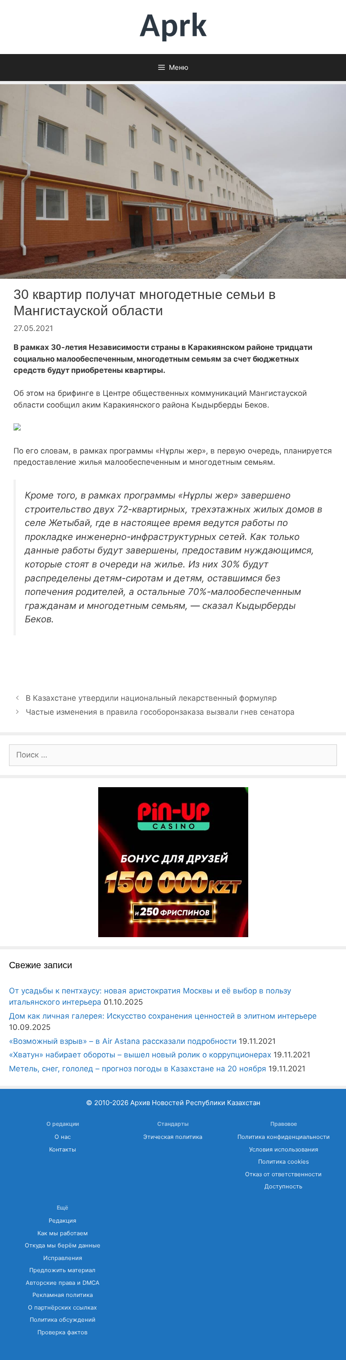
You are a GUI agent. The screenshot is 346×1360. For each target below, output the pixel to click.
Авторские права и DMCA (63, 1282)
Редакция (62, 1220)
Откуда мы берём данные (62, 1245)
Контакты (62, 1149)
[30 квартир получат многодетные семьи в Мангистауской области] (17, 427)
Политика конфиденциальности (283, 1136)
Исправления (62, 1258)
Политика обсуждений (63, 1319)
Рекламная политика (62, 1295)
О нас (63, 1136)
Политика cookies (283, 1161)
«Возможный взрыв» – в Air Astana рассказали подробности (123, 1041)
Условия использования (283, 1149)
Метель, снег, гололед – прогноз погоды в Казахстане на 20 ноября (137, 1068)
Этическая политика (172, 1136)
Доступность (283, 1186)
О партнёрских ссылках (62, 1307)
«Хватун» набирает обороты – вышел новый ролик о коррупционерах (140, 1054)
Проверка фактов (62, 1332)
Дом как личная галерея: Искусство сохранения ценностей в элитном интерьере (163, 1015)
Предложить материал (62, 1270)
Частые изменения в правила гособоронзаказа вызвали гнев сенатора (160, 711)
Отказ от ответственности (283, 1174)
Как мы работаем (62, 1233)
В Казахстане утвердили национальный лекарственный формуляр (151, 698)
